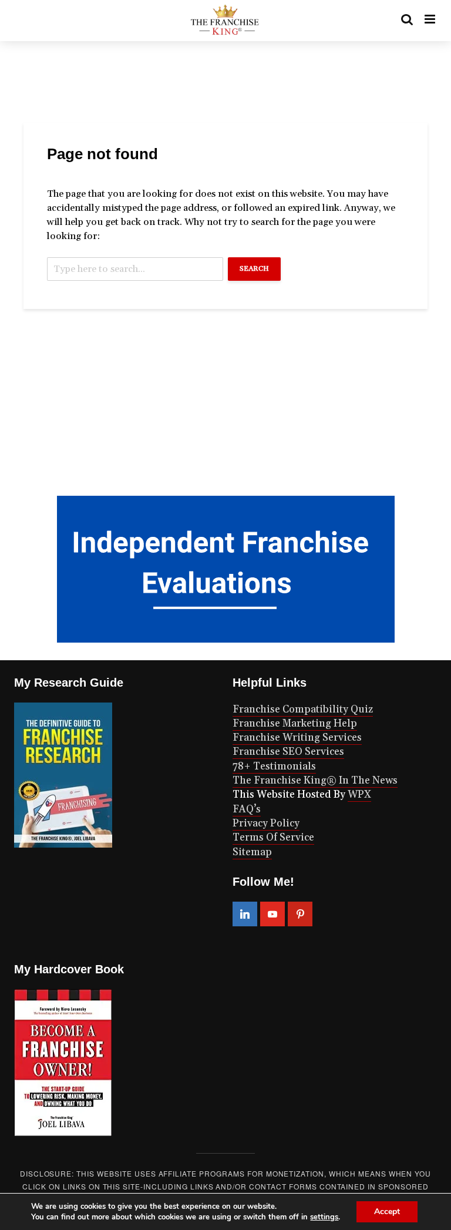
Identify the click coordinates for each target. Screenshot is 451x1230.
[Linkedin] (245, 914)
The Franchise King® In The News (315, 780)
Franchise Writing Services (297, 737)
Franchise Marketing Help (295, 723)
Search (254, 268)
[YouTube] (272, 914)
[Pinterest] (300, 914)
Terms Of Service (273, 837)
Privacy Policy (266, 823)
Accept (387, 1211)
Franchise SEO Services (288, 751)
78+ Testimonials (274, 766)
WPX (359, 794)
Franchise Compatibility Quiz (303, 709)
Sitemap (252, 852)
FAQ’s (247, 809)
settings (324, 1217)
